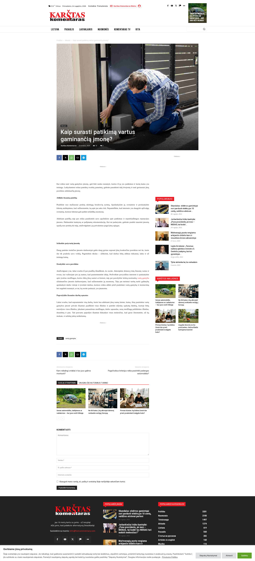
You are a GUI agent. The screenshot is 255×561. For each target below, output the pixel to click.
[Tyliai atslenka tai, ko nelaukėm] (162, 265)
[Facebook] (167, 5)
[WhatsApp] (71, 157)
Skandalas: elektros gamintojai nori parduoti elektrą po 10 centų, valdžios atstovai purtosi (135, 514)
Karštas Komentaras (69, 146)
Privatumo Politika (170, 557)
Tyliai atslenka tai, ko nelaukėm (184, 262)
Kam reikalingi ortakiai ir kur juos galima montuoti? (74, 372)
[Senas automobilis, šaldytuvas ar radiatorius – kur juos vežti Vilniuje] (71, 398)
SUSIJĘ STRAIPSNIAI (67, 383)
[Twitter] (176, 5)
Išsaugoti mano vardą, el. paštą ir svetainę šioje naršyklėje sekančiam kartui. (92, 481)
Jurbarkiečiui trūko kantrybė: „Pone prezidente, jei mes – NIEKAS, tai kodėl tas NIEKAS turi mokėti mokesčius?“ (135, 528)
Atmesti (229, 555)
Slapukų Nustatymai (208, 555)
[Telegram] (83, 157)
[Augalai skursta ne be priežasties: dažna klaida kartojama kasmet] (188, 316)
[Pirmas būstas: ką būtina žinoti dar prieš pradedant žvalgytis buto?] (134, 398)
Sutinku (244, 555)
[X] (65, 157)
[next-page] (62, 418)
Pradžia (59, 40)
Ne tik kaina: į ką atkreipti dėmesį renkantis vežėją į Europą (188, 302)
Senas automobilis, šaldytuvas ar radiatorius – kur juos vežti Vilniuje (197, 17)
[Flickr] (184, 5)
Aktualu (67, 40)
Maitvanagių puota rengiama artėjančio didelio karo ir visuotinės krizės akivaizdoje (183, 235)
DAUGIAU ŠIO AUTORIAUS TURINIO (93, 383)
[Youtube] (171, 5)
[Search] (204, 29)
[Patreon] (180, 5)
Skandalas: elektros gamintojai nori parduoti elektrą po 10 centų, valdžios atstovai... (184, 208)
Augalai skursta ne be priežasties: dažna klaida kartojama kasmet (188, 327)
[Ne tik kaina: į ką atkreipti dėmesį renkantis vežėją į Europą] (102, 398)
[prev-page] (58, 418)
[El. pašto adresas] (77, 157)
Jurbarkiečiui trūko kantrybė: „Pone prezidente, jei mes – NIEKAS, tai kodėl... (183, 222)
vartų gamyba (143, 278)
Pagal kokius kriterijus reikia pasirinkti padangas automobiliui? (128, 372)
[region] (127, 553)
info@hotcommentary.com (82, 531)
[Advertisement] (137, 16)
